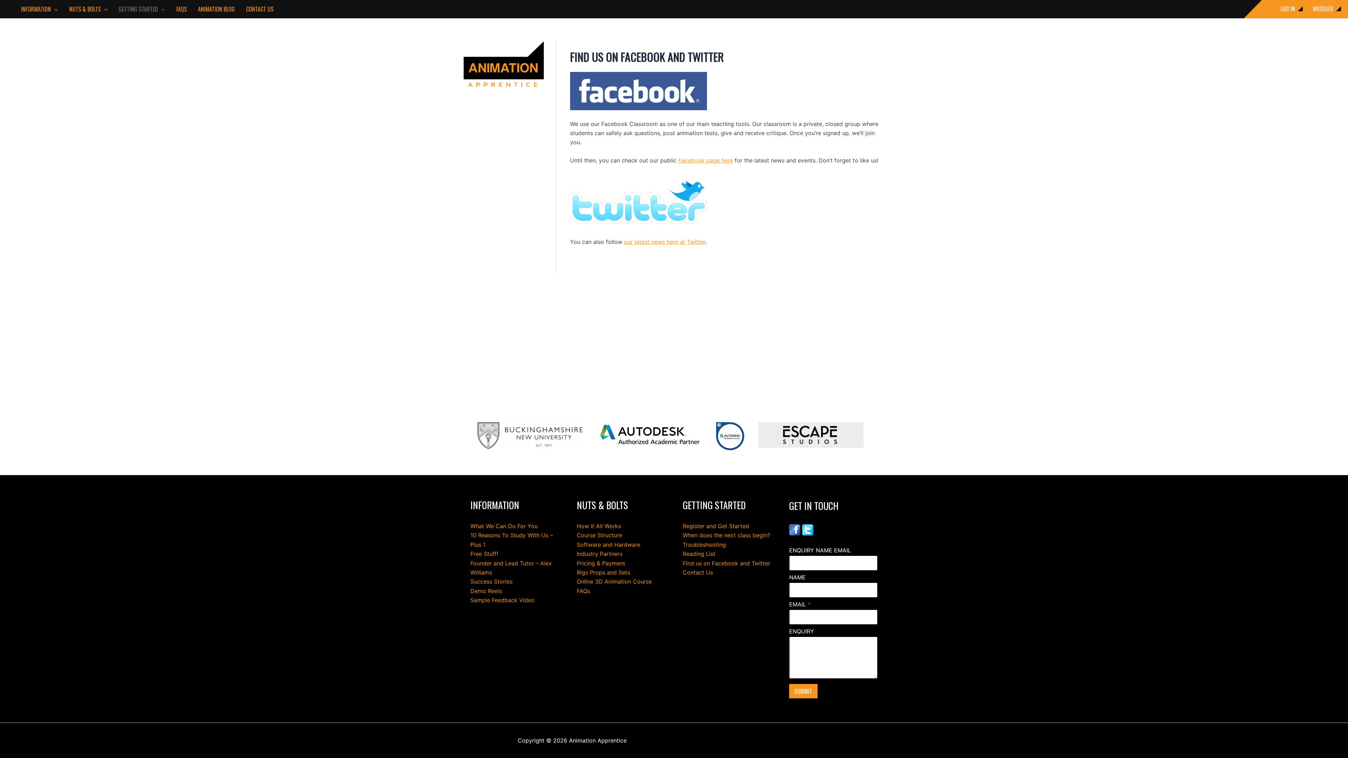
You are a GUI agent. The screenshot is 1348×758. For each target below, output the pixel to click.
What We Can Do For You (504, 526)
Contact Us (259, 9)
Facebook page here (705, 160)
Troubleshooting (704, 544)
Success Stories (491, 581)
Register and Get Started (716, 526)
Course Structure (599, 535)
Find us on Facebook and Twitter (726, 563)
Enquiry (801, 631)
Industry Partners (599, 553)
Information (36, 9)
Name (797, 577)
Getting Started (138, 9)
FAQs (181, 9)
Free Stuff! (484, 553)
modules (1323, 9)
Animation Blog (216, 9)
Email (800, 604)
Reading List (699, 553)
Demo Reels (486, 590)
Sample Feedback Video (502, 600)
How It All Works (599, 526)
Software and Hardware (608, 544)
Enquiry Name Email (820, 550)
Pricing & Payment (601, 563)
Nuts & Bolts (85, 9)
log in (1288, 9)
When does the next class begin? (726, 535)
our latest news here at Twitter (664, 241)
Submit (803, 691)
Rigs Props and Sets (603, 572)
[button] (54, 9)
